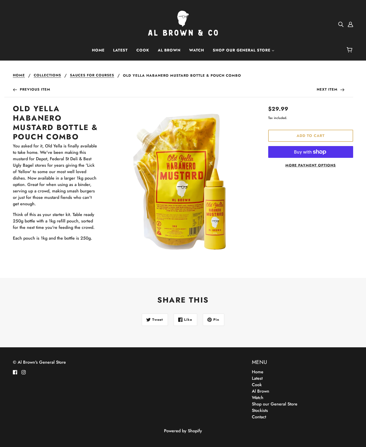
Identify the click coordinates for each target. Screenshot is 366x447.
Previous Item (34, 89)
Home (19, 75)
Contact (259, 417)
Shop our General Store (274, 404)
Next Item (328, 89)
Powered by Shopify (183, 431)
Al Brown (260, 391)
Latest (257, 378)
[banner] (183, 24)
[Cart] (350, 50)
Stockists (260, 410)
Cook (257, 385)
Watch (257, 397)
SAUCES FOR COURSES (92, 75)
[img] (341, 24)
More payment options (310, 165)
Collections (47, 75)
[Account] (350, 24)
